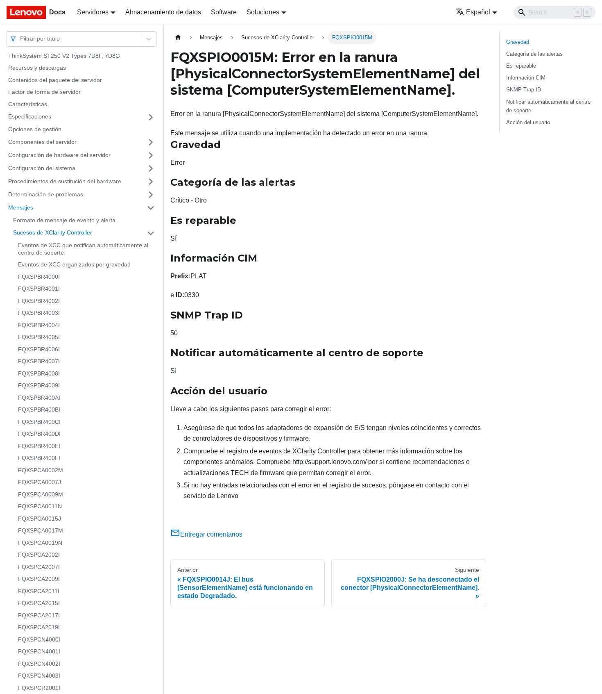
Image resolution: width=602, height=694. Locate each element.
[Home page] (178, 37)
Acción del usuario (528, 122)
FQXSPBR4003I (39, 313)
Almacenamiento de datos (163, 12)
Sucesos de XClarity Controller (52, 233)
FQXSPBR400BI (39, 410)
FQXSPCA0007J (39, 482)
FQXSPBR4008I (39, 373)
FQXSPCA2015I (39, 603)
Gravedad (517, 42)
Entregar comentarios (211, 534)
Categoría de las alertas (534, 54)
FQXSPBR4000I (39, 276)
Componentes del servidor (42, 142)
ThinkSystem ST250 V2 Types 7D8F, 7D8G (64, 55)
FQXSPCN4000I (39, 639)
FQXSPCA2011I (38, 591)
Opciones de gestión (34, 129)
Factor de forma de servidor (44, 92)
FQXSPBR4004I (39, 325)
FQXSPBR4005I (39, 337)
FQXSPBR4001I (39, 289)
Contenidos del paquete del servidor (55, 80)
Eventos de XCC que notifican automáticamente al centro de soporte (83, 249)
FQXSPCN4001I (39, 651)
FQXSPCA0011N (40, 506)
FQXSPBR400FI (39, 458)
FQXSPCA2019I (39, 627)
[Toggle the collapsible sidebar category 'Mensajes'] (151, 207)
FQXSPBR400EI (39, 446)
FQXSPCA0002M (40, 470)
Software (224, 12)
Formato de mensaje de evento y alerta (64, 220)
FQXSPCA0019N (40, 542)
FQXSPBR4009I (39, 385)
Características (27, 104)
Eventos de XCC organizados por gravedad (74, 265)
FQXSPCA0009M (40, 494)
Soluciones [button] (263, 12)
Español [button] (478, 12)
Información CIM (525, 78)
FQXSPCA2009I (39, 579)
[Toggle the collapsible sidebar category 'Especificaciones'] (151, 117)
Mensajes (20, 207)
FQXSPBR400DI (39, 434)
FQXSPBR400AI (39, 397)
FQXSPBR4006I (39, 349)
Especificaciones (29, 117)
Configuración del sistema (41, 168)
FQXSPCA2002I (39, 555)
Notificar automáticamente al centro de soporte (548, 106)
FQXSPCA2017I (39, 615)
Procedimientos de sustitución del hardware (64, 181)
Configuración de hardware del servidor (59, 155)
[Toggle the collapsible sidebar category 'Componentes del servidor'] (151, 142)
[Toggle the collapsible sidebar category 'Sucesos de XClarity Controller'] (151, 233)
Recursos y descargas (37, 68)
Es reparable (521, 66)
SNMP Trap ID (523, 89)
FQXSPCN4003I (39, 676)
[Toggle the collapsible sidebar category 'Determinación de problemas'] (151, 194)
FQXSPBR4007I (39, 361)
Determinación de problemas (45, 194)
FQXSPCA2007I (39, 567)
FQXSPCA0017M (40, 531)
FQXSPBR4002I (39, 301)
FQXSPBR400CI (39, 422)
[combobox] (21, 38)
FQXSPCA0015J (39, 518)
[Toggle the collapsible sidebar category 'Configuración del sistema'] (151, 168)
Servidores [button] (93, 12)
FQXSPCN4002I (39, 663)
